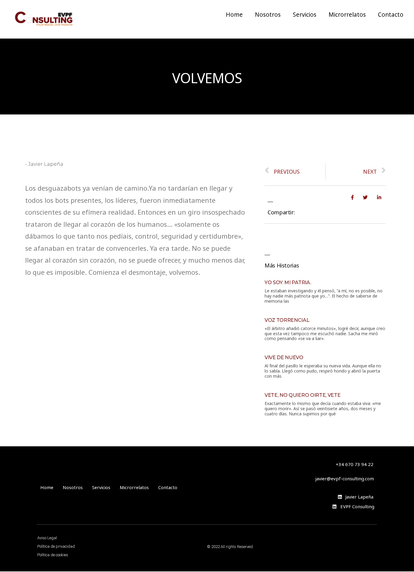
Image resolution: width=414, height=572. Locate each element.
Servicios (304, 14)
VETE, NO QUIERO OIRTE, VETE (302, 395)
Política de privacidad (56, 546)
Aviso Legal (47, 538)
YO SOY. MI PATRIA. (288, 282)
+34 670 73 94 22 (354, 464)
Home (234, 14)
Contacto (390, 14)
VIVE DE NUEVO (284, 357)
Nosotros (268, 14)
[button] (344, 478)
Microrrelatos (347, 14)
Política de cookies (52, 555)
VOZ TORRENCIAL (287, 320)
